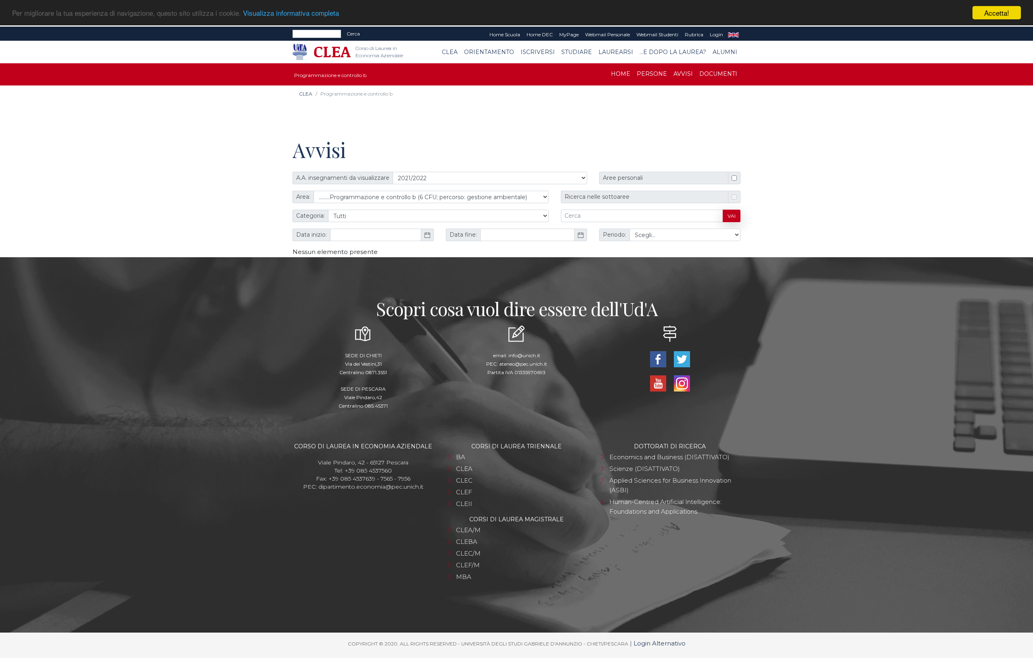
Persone (652, 73)
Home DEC (540, 34)
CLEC (464, 480)
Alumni (725, 52)
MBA (463, 577)
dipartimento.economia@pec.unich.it (370, 486)
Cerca (353, 34)
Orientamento (489, 52)
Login (716, 34)
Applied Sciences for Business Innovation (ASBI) (670, 485)
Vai (732, 216)
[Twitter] (681, 358)
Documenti (718, 73)
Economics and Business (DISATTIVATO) (669, 457)
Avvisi (683, 73)
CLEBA (466, 541)
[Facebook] (658, 358)
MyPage (569, 34)
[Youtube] (658, 383)
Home (620, 73)
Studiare (576, 52)
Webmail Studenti (657, 34)
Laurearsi (615, 52)
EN (733, 34)
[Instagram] (681, 383)
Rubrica (694, 34)
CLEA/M (468, 530)
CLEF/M (468, 565)
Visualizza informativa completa (291, 13)
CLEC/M (468, 553)
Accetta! (996, 13)
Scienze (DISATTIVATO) (644, 469)
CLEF (464, 492)
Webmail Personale (607, 34)
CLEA (450, 52)
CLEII (464, 504)
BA (460, 457)
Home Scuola (504, 34)
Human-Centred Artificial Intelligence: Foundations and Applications (665, 506)
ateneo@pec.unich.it (523, 364)
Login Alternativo (660, 643)
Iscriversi (538, 52)
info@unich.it (524, 355)
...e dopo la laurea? (673, 52)
